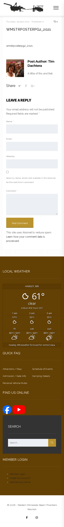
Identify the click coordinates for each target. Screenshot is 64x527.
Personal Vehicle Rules (15, 383)
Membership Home (20, 482)
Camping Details (41, 376)
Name (10, 121)
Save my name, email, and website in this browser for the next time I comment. (31, 180)
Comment (11, 191)
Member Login (17, 474)
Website (10, 156)
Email (9, 139)
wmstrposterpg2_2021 (19, 45)
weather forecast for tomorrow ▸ (32, 345)
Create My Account (20, 478)
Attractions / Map (12, 369)
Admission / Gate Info (14, 376)
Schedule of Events (42, 369)
